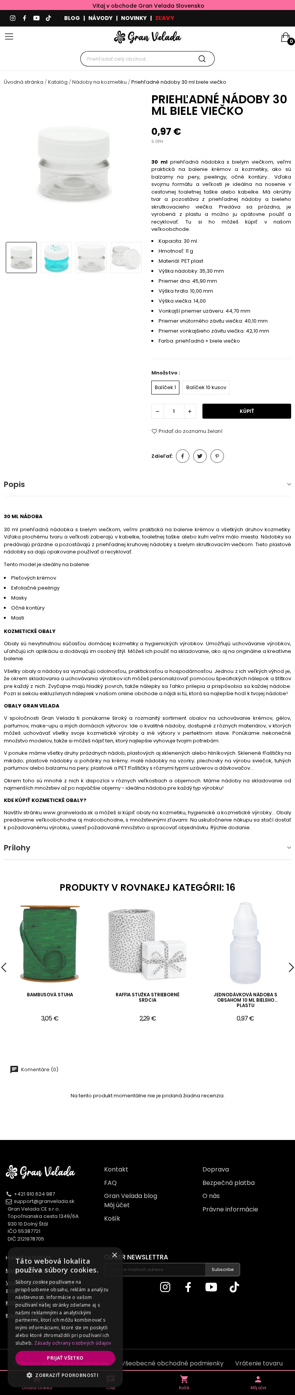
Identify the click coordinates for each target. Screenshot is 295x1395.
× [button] (114, 1255)
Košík (112, 1218)
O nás (211, 1195)
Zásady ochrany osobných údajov (72, 1343)
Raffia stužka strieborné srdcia (147, 997)
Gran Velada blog (130, 1195)
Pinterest (217, 456)
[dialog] (65, 1317)
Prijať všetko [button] (65, 1358)
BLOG (72, 18)
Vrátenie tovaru (259, 1363)
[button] (65, 1375)
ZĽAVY (164, 18)
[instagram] (13, 18)
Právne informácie (230, 1209)
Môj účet (117, 1205)
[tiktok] (48, 18)
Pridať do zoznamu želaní (190, 431)
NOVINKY (134, 18)
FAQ (110, 1182)
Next (131, 164)
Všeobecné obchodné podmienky (172, 1363)
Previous (17, 164)
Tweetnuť (200, 456)
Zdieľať (182, 456)
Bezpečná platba (228, 1182)
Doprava (215, 1169)
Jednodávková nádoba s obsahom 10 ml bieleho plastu (245, 1000)
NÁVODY (100, 18)
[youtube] (36, 18)
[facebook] (25, 18)
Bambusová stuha (50, 995)
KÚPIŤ (247, 411)
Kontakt (116, 1169)
